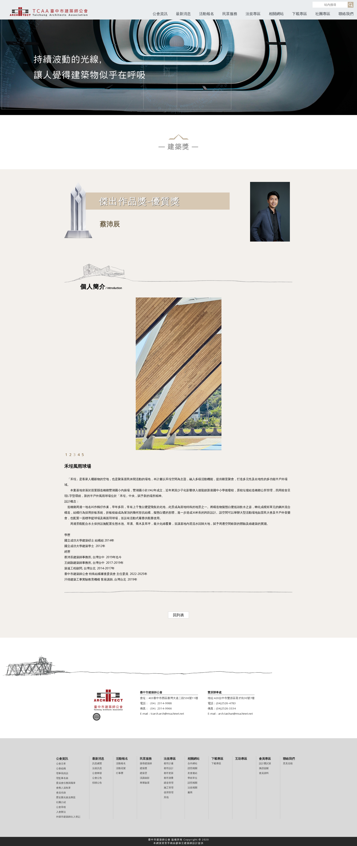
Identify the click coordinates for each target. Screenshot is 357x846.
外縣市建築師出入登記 (68, 816)
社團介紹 (61, 802)
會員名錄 (61, 792)
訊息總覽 (97, 763)
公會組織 (61, 768)
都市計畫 (168, 763)
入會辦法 (61, 811)
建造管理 (168, 782)
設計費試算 (265, 763)
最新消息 (183, 13)
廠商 (190, 792)
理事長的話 (62, 773)
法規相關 (192, 787)
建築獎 (143, 768)
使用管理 (168, 792)
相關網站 (276, 13)
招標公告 (97, 782)
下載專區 (299, 13)
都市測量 (168, 777)
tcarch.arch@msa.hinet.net (167, 713)
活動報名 (206, 13)
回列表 (178, 614)
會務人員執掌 (63, 787)
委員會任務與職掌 (65, 782)
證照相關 (192, 768)
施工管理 (168, 787)
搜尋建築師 (146, 763)
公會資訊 (160, 13)
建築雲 (143, 773)
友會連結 (192, 773)
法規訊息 (97, 768)
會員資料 (264, 773)
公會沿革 (61, 763)
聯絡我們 (346, 13)
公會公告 (97, 777)
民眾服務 (229, 13)
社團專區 (322, 13)
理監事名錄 (62, 778)
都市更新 (168, 773)
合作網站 (192, 763)
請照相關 (192, 782)
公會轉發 (97, 773)
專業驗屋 (144, 782)
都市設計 (168, 768)
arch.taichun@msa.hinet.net (235, 713)
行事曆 (119, 773)
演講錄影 (144, 777)
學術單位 (192, 777)
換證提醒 (264, 768)
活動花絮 (121, 768)
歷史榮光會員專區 (65, 797)
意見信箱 (288, 763)
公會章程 (61, 807)
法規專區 (253, 13)
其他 (166, 797)
